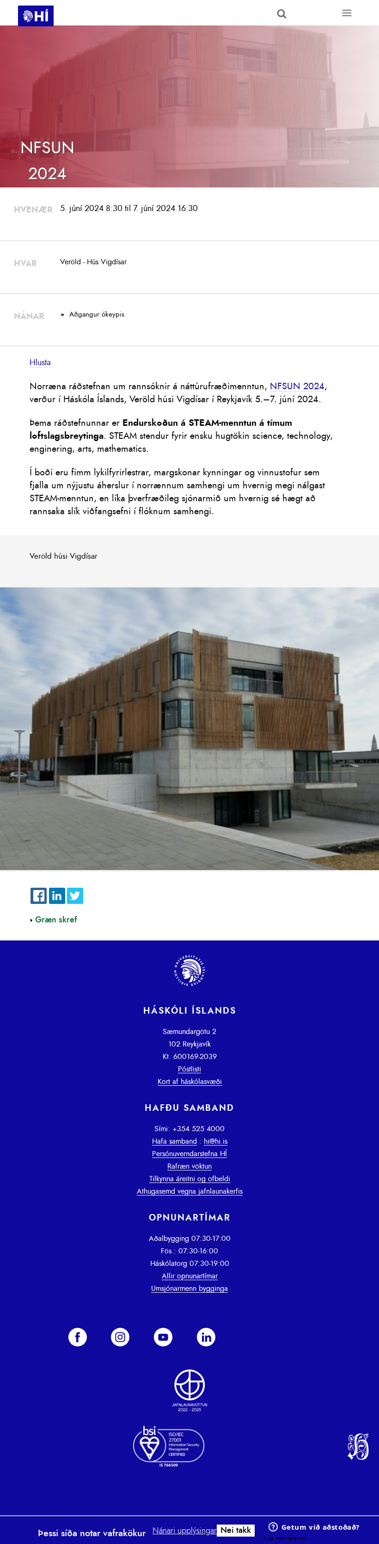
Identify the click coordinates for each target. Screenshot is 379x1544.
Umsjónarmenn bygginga (189, 1288)
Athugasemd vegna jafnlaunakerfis (190, 1191)
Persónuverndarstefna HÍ (189, 1154)
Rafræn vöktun (189, 1166)
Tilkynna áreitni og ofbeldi (189, 1179)
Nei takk (235, 1530)
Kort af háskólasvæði (190, 1081)
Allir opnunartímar (190, 1276)
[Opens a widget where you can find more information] (314, 1527)
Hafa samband (174, 1141)
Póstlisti (189, 1069)
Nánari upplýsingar (185, 1531)
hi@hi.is (215, 1141)
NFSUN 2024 (297, 386)
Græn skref (56, 920)
